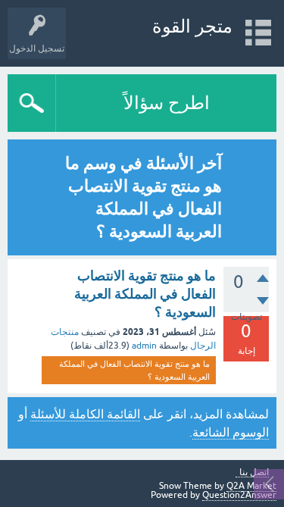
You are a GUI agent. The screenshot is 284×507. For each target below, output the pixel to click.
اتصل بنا (254, 472)
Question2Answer (239, 495)
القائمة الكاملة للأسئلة (85, 414)
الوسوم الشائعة (230, 432)
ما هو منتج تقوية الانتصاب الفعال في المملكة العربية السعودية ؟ (145, 294)
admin (144, 345)
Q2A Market (251, 485)
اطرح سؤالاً (166, 102)
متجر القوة (192, 26)
